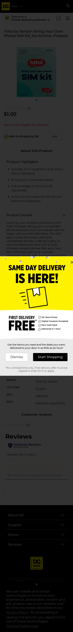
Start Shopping (50, 357)
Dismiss (16, 357)
